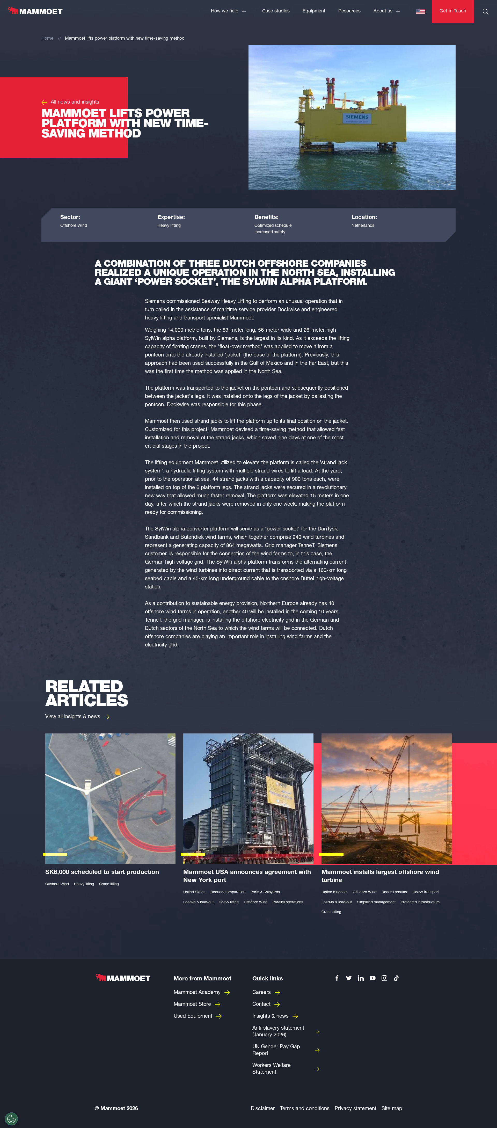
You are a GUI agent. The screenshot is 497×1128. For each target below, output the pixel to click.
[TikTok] (396, 978)
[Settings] (11, 1118)
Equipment (314, 11)
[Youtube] (373, 978)
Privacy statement (355, 1109)
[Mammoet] (35, 13)
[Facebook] (337, 978)
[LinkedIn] (361, 978)
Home (47, 39)
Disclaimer (263, 1109)
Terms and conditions (305, 1109)
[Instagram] (385, 978)
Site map (392, 1109)
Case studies (276, 11)
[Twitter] (349, 978)
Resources (349, 11)
